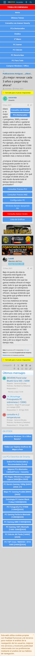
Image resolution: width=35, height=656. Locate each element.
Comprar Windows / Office (17, 66)
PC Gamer (17, 44)
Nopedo (10, 383)
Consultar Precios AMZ (17, 194)
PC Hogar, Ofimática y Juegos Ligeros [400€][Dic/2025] (17, 478)
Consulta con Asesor (20, 110)
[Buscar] (31, 2)
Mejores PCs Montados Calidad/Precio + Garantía (17, 470)
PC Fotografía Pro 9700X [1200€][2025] (17, 508)
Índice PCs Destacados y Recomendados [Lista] (17, 463)
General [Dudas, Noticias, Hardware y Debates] (18, 384)
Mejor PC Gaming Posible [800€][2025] (17, 493)
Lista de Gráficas (17, 219)
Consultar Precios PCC (17, 189)
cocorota (8, 89)
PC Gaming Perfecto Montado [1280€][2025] (17, 515)
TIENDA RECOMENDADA (17, 7)
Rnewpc (10, 420)
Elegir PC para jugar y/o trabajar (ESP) (18, 406)
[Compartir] (28, 105)
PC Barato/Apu (17, 55)
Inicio (17, 12)
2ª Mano (17, 39)
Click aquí (26, 350)
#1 (31, 105)
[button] (4, 2)
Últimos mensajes (14, 373)
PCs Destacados (17, 28)
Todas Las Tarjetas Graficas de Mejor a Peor (17, 448)
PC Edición (17, 50)
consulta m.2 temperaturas (13, 416)
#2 (31, 268)
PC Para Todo (17, 60)
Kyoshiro (10, 405)
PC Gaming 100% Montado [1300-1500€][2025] (17, 528)
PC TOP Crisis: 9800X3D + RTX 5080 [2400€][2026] (17, 543)
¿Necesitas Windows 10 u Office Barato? (17, 437)
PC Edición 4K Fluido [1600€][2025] (17, 535)
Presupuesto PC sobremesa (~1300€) (16, 400)
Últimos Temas (17, 18)
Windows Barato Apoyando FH (18, 207)
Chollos (17, 34)
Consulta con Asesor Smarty (17, 23)
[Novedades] (26, 2)
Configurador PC (17, 200)
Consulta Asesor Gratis (18, 214)
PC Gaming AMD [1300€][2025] (17, 522)
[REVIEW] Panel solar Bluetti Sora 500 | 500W (18, 379)
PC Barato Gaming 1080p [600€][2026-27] (17, 485)
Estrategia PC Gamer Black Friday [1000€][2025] (17, 500)
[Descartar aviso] (33, 635)
